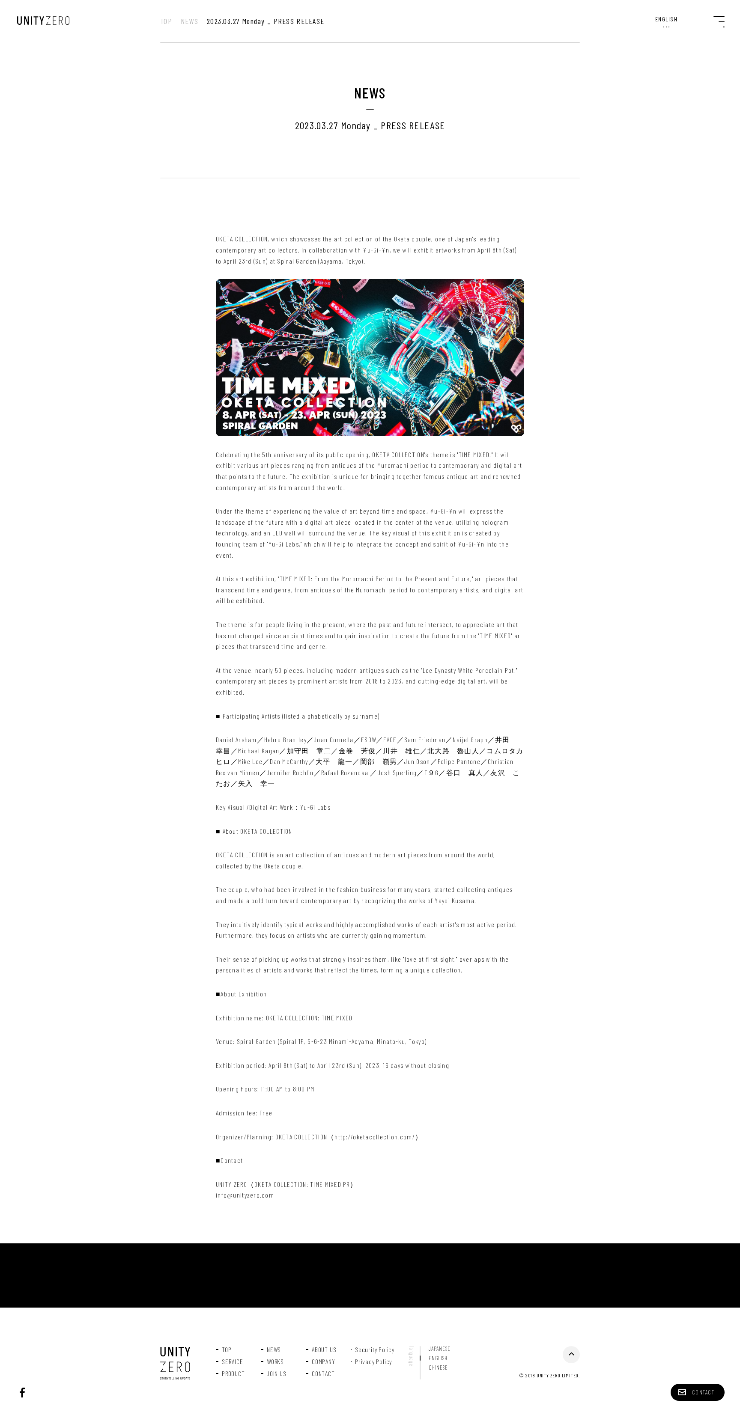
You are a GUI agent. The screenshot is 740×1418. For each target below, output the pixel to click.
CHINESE (438, 1367)
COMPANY (323, 1361)
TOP (166, 21)
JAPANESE (439, 1349)
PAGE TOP (571, 1354)
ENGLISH (438, 1358)
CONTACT (323, 1373)
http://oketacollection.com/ (374, 1137)
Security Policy (374, 1349)
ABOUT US (324, 1349)
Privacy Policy (373, 1361)
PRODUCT (233, 1373)
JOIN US (276, 1373)
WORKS (275, 1361)
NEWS (189, 21)
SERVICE (232, 1361)
